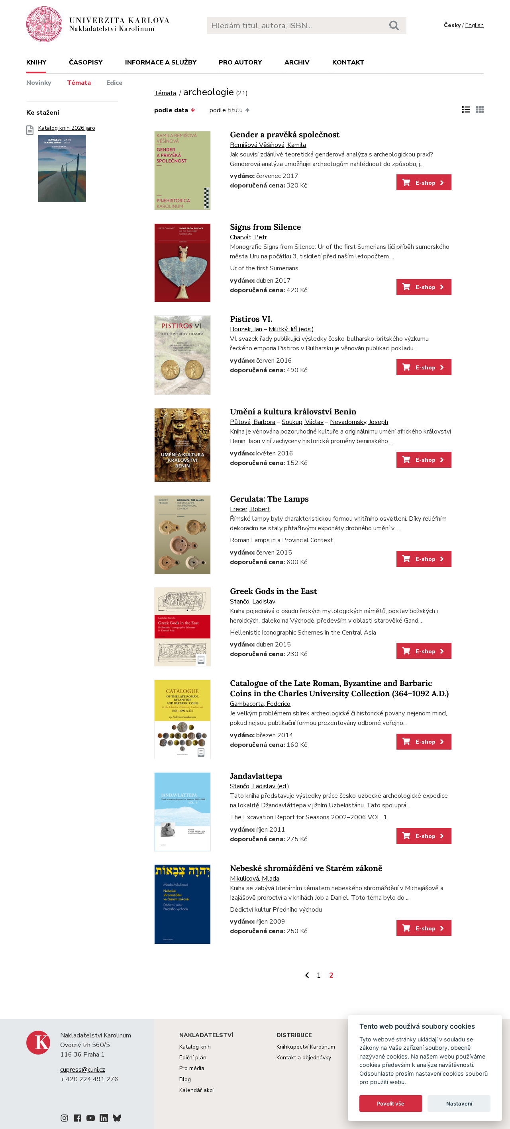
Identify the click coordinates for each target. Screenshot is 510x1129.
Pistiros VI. (251, 319)
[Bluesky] (117, 1119)
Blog (185, 1079)
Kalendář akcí (196, 1090)
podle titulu (226, 110)
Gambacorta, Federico (260, 703)
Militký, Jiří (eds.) (291, 329)
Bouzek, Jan (246, 329)
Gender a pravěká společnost (284, 135)
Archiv (297, 62)
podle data (171, 110)
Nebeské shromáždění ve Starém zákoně (306, 868)
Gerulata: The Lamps (269, 499)
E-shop (424, 183)
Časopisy (85, 62)
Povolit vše (390, 1103)
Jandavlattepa (256, 776)
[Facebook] (77, 1119)
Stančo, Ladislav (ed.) (259, 786)
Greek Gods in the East (273, 591)
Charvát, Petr (248, 237)
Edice (114, 82)
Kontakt (348, 62)
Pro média (191, 1068)
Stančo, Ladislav (252, 601)
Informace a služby (160, 62)
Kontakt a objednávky (304, 1057)
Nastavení (459, 1103)
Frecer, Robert (250, 509)
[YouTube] (90, 1119)
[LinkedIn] (104, 1119)
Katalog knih (195, 1047)
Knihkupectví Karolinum (306, 1047)
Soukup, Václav (303, 422)
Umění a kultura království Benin (293, 412)
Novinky (38, 82)
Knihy (36, 62)
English (474, 25)
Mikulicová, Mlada (254, 878)
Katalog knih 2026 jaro (66, 128)
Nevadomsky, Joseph (359, 422)
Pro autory (240, 62)
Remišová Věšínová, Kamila (268, 145)
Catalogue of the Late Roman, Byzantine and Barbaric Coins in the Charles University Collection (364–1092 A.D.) (339, 688)
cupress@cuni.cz (82, 1069)
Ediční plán (192, 1057)
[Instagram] (64, 1119)
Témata (79, 82)
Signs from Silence (265, 227)
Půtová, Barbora (252, 422)
